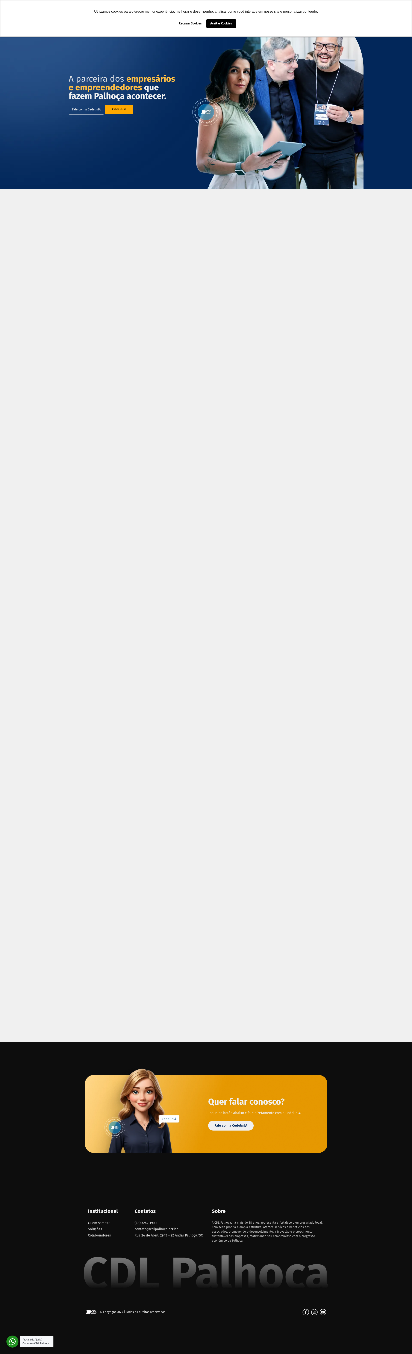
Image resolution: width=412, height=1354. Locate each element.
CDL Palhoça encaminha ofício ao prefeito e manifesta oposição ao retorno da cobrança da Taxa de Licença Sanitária (326, 747)
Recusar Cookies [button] (190, 23)
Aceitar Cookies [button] (221, 23)
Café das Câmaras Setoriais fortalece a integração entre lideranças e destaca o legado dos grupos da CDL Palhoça (85, 747)
